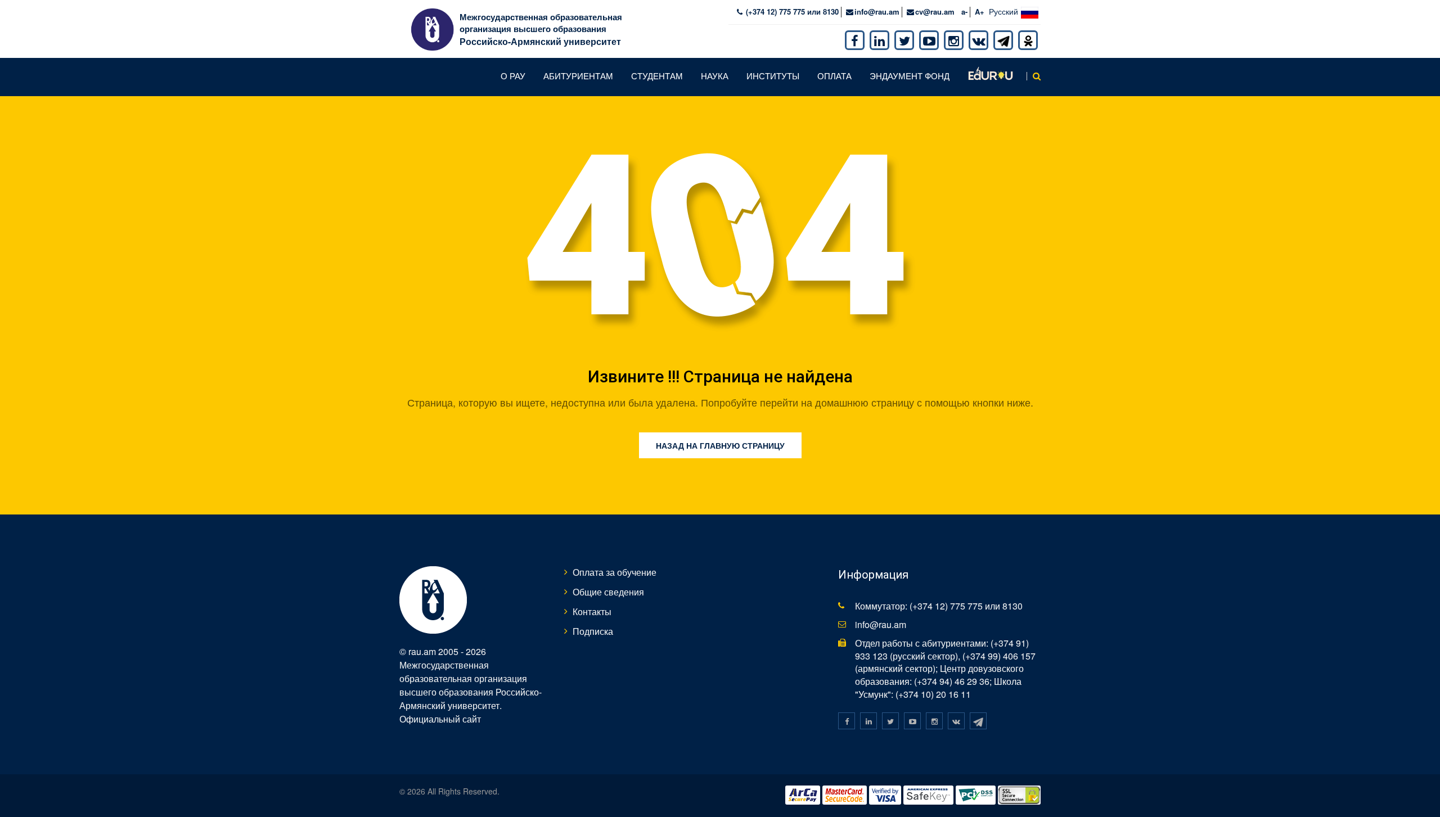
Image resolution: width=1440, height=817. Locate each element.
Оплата (834, 76)
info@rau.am (876, 11)
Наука (714, 76)
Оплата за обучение (614, 572)
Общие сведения (608, 591)
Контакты (592, 611)
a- (964, 11)
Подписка (593, 631)
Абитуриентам (578, 76)
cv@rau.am (935, 11)
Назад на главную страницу (720, 445)
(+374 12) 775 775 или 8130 (791, 11)
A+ (979, 11)
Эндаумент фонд (910, 76)
